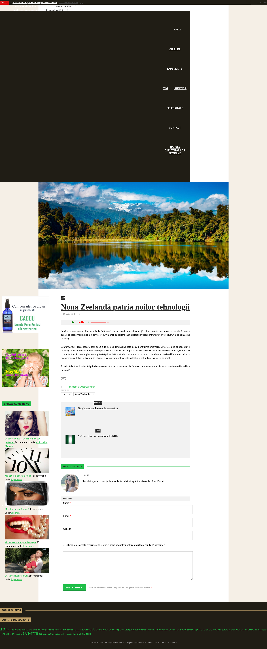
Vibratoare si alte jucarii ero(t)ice (20, 542)
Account (263, 2)
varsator (69, 634)
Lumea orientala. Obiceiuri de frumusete (32, 6)
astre (35, 630)
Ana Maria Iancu (19, 629)
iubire (239, 629)
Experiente (16, 479)
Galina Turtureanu (177, 629)
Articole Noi (41, 442)
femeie (144, 630)
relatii (12, 633)
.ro (66, 394)
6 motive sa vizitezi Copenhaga (27, 10)
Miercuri (9, 446)
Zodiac (81, 633)
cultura (85, 630)
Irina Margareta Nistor (224, 629)
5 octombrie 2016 (63, 6)
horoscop (205, 629)
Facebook (67, 499)
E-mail (67, 516)
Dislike (81, 322)
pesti (265, 630)
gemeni (190, 630)
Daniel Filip (114, 629)
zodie (88, 633)
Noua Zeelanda (84, 394)
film (157, 629)
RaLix (86, 475)
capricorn (77, 630)
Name (67, 503)
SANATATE (30, 633)
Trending (4, 2)
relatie (6, 634)
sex (40, 633)
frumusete (163, 630)
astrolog (42, 629)
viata (74, 634)
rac (1, 634)
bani (58, 630)
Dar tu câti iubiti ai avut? (16, 576)
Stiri (63, 298)
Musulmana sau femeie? (17, 509)
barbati (63, 630)
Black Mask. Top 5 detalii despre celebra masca (35, 2)
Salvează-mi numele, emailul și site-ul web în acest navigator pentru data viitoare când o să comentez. (115, 545)
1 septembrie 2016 (54, 10)
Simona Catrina (50, 634)
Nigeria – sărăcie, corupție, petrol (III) (98, 436)
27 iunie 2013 (69, 314)
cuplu (91, 629)
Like (72, 322)
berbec (70, 630)
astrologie (51, 629)
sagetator (18, 634)
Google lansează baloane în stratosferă (98, 408)
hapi (196, 629)
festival (151, 630)
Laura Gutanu (248, 630)
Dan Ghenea (102, 629)
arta (30, 630)
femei (138, 629)
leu (256, 630)
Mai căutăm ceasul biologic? (18, 476)
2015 (7, 630)
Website (67, 529)
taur (59, 634)
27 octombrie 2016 (69, 3)
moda (260, 630)
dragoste (130, 629)
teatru (63, 634)
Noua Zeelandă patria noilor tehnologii (125, 307)
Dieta (122, 630)
